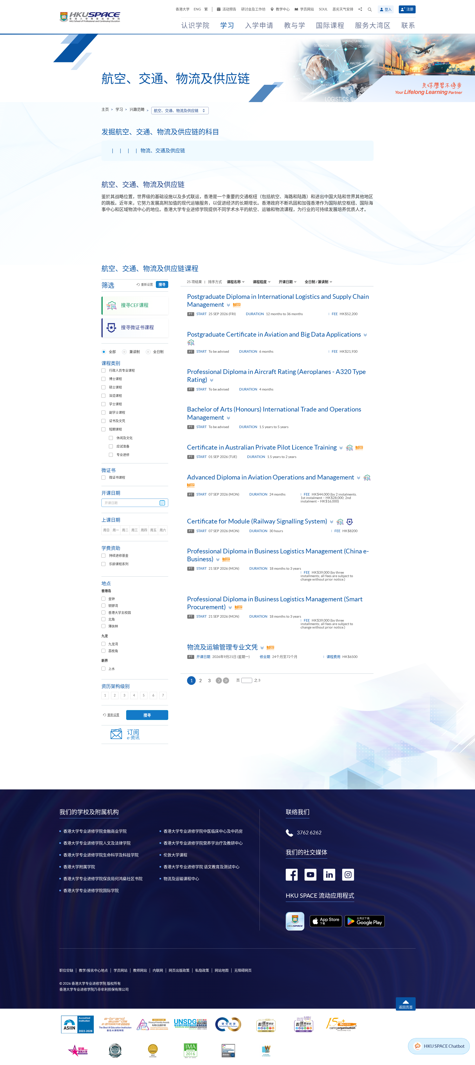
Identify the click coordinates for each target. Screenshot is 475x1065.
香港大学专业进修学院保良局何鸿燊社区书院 (102, 878)
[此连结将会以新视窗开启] (326, 921)
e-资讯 (133, 734)
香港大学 (183, 9)
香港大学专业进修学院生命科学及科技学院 (101, 855)
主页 (105, 109)
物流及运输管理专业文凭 (222, 647)
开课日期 (286, 282)
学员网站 (306, 9)
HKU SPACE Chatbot (444, 1046)
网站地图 (222, 970)
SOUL (323, 9)
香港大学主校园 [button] (119, 612)
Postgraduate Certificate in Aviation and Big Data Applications (274, 334)
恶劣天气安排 (342, 9)
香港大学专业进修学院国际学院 (91, 890)
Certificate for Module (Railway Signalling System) (257, 521)
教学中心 (282, 9)
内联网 (158, 970)
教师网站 (140, 970)
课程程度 (260, 282)
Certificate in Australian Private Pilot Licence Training (262, 447)
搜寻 (162, 284)
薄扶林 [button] (113, 626)
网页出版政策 (179, 970)
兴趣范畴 (137, 109)
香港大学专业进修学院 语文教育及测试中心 (201, 867)
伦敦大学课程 (175, 855)
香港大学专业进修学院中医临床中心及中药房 (203, 831)
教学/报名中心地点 (93, 970)
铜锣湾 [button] (113, 606)
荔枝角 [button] (113, 651)
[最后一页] (226, 680)
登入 (388, 9)
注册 (409, 9)
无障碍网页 (243, 970)
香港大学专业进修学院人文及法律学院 (97, 843)
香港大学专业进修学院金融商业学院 (95, 831)
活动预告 (229, 9)
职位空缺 (66, 970)
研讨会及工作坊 (253, 9)
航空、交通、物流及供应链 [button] (176, 111)
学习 (119, 109)
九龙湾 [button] (113, 644)
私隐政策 (202, 970)
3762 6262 (309, 832)
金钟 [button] (111, 599)
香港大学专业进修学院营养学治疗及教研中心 (203, 843)
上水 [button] (111, 669)
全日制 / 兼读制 (316, 282)
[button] (369, 9)
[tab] (134, 599)
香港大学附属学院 (79, 867)
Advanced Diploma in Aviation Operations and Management (270, 477)
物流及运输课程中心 (181, 878)
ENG (197, 9)
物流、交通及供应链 (163, 150)
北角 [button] (111, 619)
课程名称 (234, 282)
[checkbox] (103, 370)
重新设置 (147, 284)
